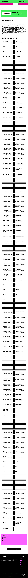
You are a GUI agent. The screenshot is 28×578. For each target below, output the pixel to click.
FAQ (20, 564)
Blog (20, 562)
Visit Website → (22, 14)
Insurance (25, 1)
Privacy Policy (5, 573)
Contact (21, 568)
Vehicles (21, 560)
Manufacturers (3, 8)
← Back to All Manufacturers (14, 549)
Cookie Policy (17, 573)
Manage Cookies (10, 576)
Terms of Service (11, 573)
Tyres (21, 1)
